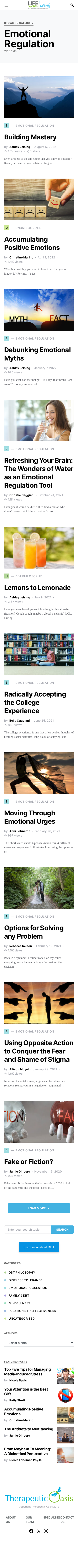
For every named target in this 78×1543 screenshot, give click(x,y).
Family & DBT (19, 1295)
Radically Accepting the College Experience (35, 702)
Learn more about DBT (39, 1247)
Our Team (30, 1520)
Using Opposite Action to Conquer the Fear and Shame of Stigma (38, 1051)
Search (62, 1229)
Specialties (49, 1517)
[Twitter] (39, 1531)
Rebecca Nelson (20, 946)
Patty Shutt (17, 1400)
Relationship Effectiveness (32, 1311)
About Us (11, 1520)
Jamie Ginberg (19, 1171)
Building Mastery (30, 137)
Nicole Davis (18, 1380)
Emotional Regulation (28, 1288)
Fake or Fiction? (28, 1162)
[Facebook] (31, 1531)
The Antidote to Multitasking (28, 1429)
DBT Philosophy (22, 1272)
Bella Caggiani (19, 720)
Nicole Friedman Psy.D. (25, 1460)
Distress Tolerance (25, 1280)
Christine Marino (21, 257)
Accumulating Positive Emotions (32, 243)
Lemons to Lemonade (37, 587)
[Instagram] (46, 1531)
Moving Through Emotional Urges (29, 817)
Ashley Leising (19, 147)
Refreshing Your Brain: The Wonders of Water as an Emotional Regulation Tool (38, 472)
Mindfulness (19, 1303)
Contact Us (66, 1520)
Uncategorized (22, 1318)
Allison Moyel (19, 1069)
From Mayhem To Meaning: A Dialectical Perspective (27, 1451)
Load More (37, 1208)
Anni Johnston (19, 831)
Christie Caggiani (21, 495)
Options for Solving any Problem (33, 932)
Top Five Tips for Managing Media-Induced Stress (27, 1371)
